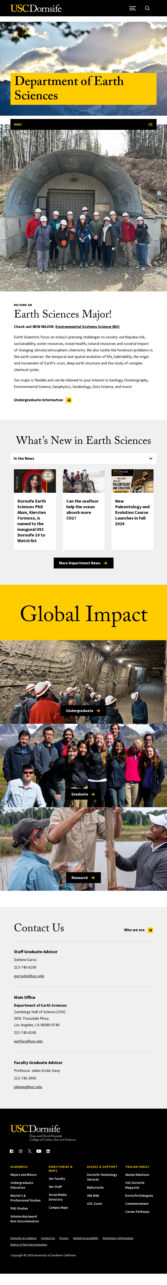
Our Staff (55, 1187)
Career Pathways (137, 1212)
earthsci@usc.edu (28, 1041)
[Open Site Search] (147, 8)
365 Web (93, 1195)
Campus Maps (58, 1207)
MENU (18, 124)
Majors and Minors (23, 1175)
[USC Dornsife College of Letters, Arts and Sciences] (36, 11)
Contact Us (48, 1238)
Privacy (64, 1238)
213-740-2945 (25, 1078)
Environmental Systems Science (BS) (87, 326)
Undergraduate (79, 710)
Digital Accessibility (86, 1238)
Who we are (134, 929)
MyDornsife (95, 1187)
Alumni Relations (137, 1175)
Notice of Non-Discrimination (28, 1245)
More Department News (79, 562)
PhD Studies (19, 1208)
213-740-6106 (25, 1032)
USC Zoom (94, 1203)
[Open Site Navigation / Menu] (133, 8)
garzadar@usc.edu (29, 975)
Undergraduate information (39, 399)
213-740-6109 (25, 967)
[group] (84, 518)
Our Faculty (57, 1178)
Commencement (137, 1203)
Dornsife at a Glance (23, 1238)
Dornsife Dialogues (139, 1195)
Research (80, 877)
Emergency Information (118, 1238)
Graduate (79, 794)
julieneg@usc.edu (28, 1086)
